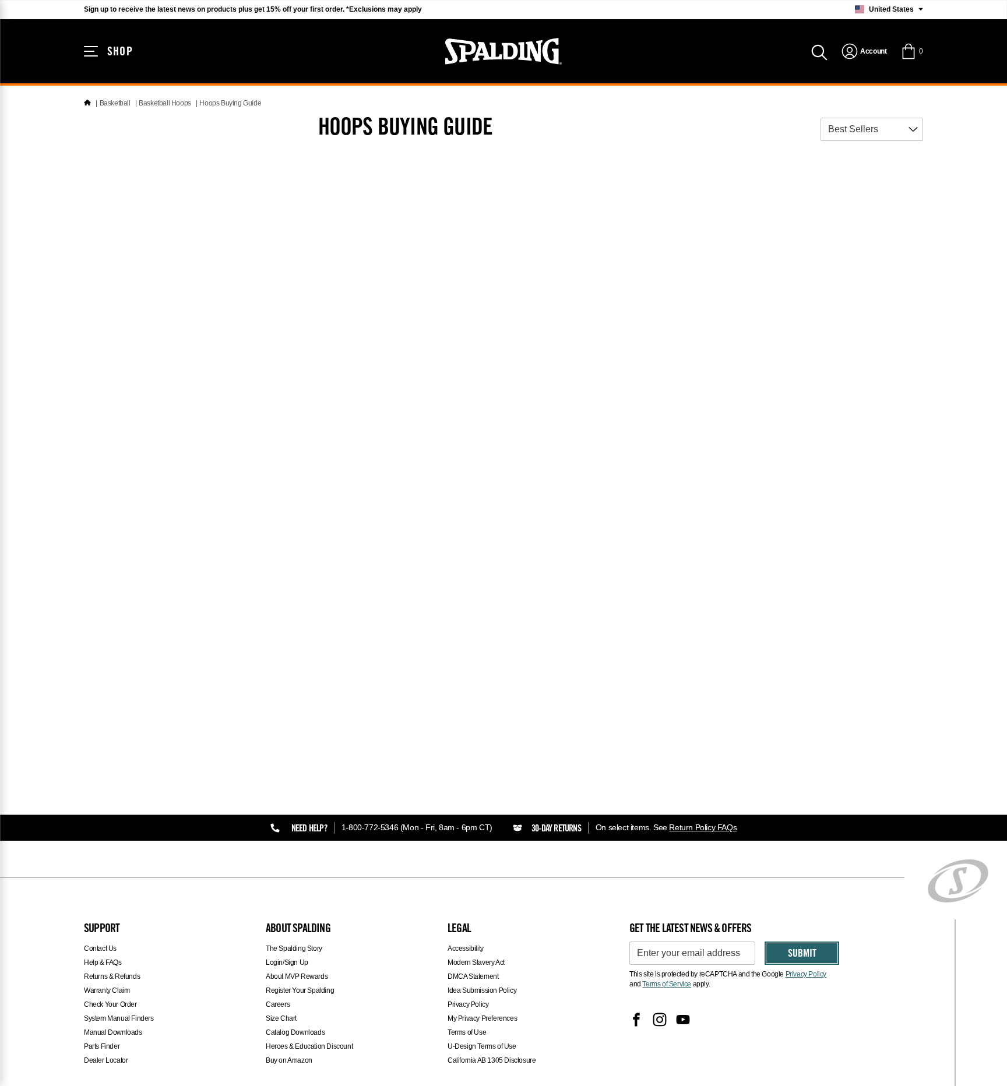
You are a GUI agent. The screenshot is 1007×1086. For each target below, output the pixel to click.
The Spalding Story (294, 948)
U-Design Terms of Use (482, 1046)
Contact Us (100, 948)
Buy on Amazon (289, 1060)
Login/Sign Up (287, 962)
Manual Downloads (113, 1032)
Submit (802, 954)
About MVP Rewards (297, 976)
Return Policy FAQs (703, 827)
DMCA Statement (473, 976)
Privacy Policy (468, 1004)
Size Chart (281, 1018)
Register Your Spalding (300, 990)
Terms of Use (467, 1032)
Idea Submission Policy (482, 990)
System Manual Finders (119, 1018)
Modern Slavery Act (476, 962)
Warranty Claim (106, 990)
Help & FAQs (103, 962)
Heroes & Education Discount (309, 1046)
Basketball (115, 103)
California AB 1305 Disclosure (492, 1060)
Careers (278, 1004)
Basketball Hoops (165, 103)
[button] (911, 51)
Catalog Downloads (295, 1032)
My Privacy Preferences (482, 1018)
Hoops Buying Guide (230, 103)
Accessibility (466, 948)
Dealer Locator (106, 1060)
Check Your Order (110, 1004)
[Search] (819, 51)
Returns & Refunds (112, 976)
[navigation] (863, 51)
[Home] (87, 103)
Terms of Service (666, 984)
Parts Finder (101, 1046)
